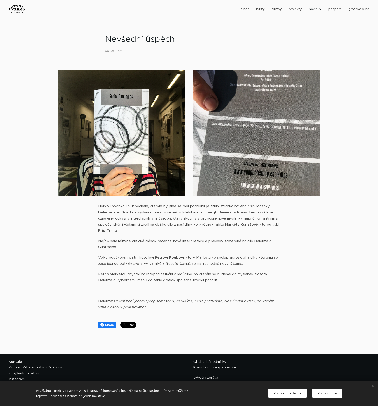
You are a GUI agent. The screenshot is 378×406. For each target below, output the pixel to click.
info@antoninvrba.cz (25, 373)
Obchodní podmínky (209, 362)
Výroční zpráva (205, 377)
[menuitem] (246, 8)
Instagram (17, 379)
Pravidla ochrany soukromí (214, 367)
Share (109, 325)
